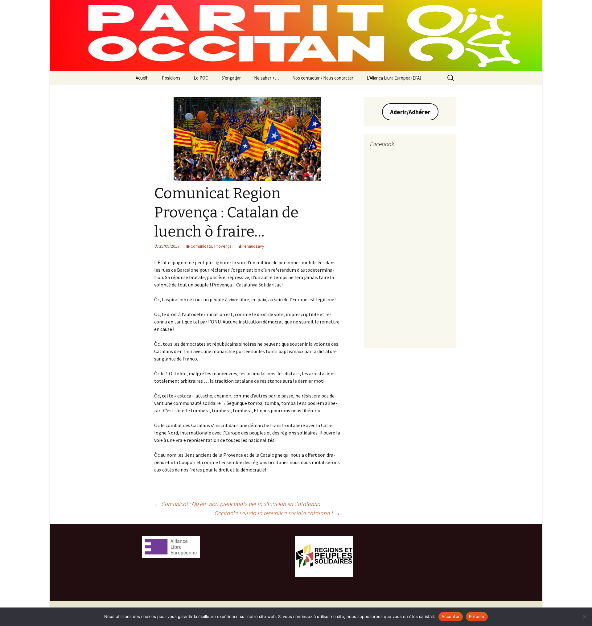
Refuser (477, 616)
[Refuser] (584, 617)
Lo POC (201, 78)
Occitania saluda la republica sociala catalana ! (277, 513)
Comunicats (201, 246)
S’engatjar (231, 78)
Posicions (171, 78)
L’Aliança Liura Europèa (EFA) (394, 78)
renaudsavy (253, 246)
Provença (223, 246)
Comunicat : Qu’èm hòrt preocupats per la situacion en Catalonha (237, 504)
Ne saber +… (266, 78)
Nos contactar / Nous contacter (322, 78)
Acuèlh (142, 78)
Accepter (451, 616)
